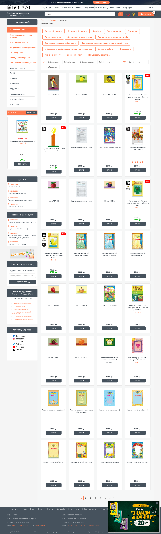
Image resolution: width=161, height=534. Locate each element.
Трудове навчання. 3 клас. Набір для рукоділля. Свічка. (53, 150)
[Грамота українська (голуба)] (137, 399)
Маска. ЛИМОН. (81, 95)
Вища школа (125, 49)
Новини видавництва (22, 214)
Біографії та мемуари (15, 207)
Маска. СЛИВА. (109, 201)
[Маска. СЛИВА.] (109, 190)
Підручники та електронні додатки (21, 36)
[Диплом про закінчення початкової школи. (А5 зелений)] (109, 347)
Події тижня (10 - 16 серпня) (18, 229)
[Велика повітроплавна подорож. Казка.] (22, 128)
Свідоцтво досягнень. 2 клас (81, 147)
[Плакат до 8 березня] (109, 294)
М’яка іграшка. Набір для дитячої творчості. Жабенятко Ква (138, 203)
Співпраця (78, 8)
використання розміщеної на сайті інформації (90, 532)
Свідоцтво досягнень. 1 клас (81, 201)
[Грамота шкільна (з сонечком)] (81, 451)
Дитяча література (53, 31)
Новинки (13, 78)
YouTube (20, 347)
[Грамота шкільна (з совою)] (109, 451)
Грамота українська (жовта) (53, 462)
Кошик (148, 14)
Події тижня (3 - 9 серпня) (17, 244)
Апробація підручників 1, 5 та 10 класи (21, 222)
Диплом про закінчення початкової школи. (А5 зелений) (109, 360)
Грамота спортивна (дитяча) (137, 462)
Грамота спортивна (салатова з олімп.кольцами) (81, 411)
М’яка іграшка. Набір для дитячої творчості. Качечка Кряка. (53, 255)
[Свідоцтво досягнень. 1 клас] (81, 190)
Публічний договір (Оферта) (23, 319)
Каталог (53, 20)
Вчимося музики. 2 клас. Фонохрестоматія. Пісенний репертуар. (138, 307)
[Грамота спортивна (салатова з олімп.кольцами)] (81, 399)
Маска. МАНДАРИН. (81, 358)
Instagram (20, 339)
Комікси (97, 31)
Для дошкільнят (114, 31)
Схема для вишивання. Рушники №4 (138, 148)
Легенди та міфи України (17, 193)
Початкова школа (53, 37)
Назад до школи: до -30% (20, 57)
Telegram (20, 344)
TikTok (19, 350)
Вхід (149, 8)
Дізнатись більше (101, 2)
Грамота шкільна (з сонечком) (81, 462)
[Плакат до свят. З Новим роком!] (109, 136)
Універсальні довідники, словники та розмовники (68, 49)
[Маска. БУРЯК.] (53, 347)
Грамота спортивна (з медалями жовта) (138, 254)
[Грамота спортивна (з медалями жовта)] (137, 242)
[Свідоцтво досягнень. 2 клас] (81, 136)
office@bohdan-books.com (22, 525)
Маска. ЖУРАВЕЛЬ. (53, 95)
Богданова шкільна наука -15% (23, 47)
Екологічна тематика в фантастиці (20, 200)
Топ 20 (12, 73)
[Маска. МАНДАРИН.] (81, 347)
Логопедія (132, 31)
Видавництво (47, 8)
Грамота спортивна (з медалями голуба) (110, 254)
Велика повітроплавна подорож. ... (22, 141)
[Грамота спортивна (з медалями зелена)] (81, 242)
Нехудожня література (98, 55)
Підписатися (21, 282)
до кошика (22, 164)
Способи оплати (19, 306)
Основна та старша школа (79, 37)
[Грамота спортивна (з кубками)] (53, 399)
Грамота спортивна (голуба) (109, 410)
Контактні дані (100, 8)
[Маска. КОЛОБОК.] (109, 84)
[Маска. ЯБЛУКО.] (53, 190)
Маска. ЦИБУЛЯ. (81, 305)
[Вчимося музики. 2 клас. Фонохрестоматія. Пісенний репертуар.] (137, 294)
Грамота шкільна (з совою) (109, 462)
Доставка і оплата (114, 8)
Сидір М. (138, 312)
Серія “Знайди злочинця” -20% (23, 63)
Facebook (20, 336)
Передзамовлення (17, 94)
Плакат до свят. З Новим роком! (109, 147)
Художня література (77, 31)
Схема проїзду (40, 525)
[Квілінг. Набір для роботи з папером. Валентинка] (137, 347)
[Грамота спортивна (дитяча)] (137, 451)
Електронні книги (67, 8)
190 (110, 498)
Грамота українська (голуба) (138, 410)
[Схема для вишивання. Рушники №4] (137, 136)
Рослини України (14, 187)
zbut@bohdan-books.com (76, 525)
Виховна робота (105, 49)
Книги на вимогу (52, 55)
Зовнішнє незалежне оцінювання (60, 43)
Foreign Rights (127, 8)
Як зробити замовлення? (22, 303)
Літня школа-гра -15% (19, 42)
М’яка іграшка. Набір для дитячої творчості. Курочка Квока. (138, 97)
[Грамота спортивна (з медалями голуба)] (109, 242)
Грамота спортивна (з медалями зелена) (81, 254)
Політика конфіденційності (23, 316)
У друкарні (14, 88)
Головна (44, 20)
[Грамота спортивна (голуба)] (109, 399)
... (105, 498)
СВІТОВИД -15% (16, 52)
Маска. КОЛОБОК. (109, 95)
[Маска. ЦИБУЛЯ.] (81, 294)
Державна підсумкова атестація (113, 37)
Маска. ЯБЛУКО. (53, 201)
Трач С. (137, 101)
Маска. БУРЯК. (53, 358)
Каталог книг (19, 29)
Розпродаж (14, 104)
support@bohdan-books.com (23, 298)
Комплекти (14, 83)
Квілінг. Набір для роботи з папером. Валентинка (137, 359)
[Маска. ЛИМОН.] (81, 84)
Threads (19, 342)
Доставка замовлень (21, 309)
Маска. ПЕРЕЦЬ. (53, 305)
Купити (53, 118)
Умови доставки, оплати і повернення (21, 313)
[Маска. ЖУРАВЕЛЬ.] (53, 84)
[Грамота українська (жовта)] (53, 451)
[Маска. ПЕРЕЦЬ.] (53, 294)
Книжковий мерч (17, 99)
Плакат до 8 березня (109, 305)
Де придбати (89, 8)
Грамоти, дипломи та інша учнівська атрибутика (105, 43)
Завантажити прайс (22, 22)
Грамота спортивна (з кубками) (53, 410)
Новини (56, 8)
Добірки (22, 179)
